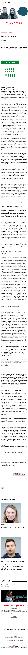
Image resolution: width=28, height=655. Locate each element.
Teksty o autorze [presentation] (5, 586)
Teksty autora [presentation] (4, 584)
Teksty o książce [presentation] (16, 584)
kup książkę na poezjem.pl (7, 88)
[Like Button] (2, 488)
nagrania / (14, 605)
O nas (4, 629)
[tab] (4, 584)
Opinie (11, 629)
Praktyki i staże (17, 629)
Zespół (7, 629)
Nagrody (23, 629)
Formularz (14, 632)
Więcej (14, 616)
